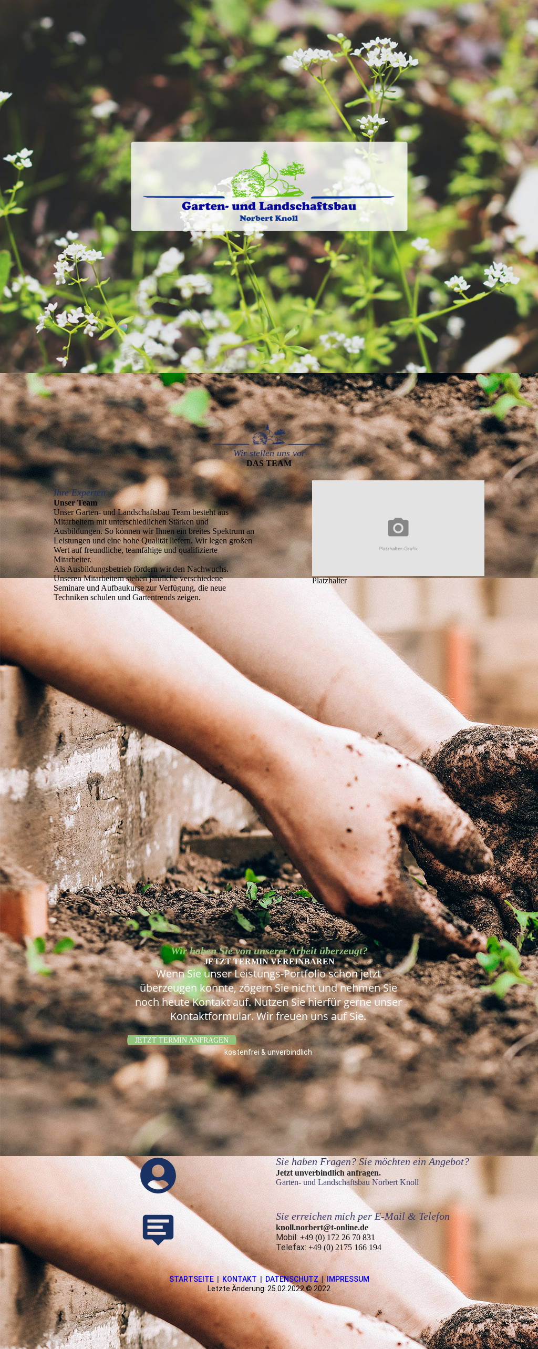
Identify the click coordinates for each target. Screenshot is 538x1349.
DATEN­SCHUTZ (291, 1279)
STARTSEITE (191, 1279)
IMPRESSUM (348, 1279)
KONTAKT (239, 1279)
